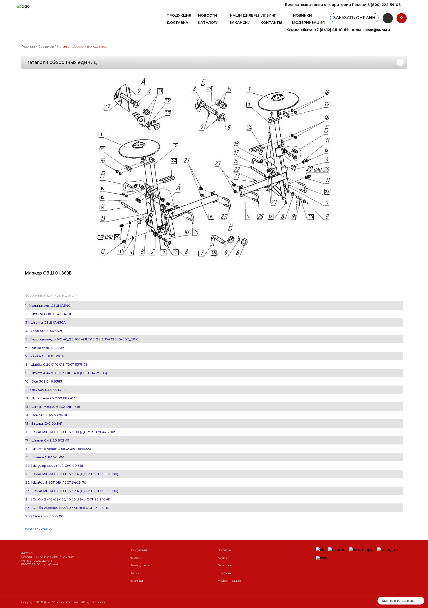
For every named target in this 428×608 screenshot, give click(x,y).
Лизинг (268, 15)
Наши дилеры (244, 15)
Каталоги (208, 22)
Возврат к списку (38, 529)
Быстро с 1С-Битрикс (398, 600)
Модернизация (308, 22)
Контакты (271, 22)
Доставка (177, 22)
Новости (207, 15)
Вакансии (239, 22)
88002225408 (30, 564)
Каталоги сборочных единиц (61, 62)
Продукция (179, 15)
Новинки (302, 15)
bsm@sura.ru (377, 30)
